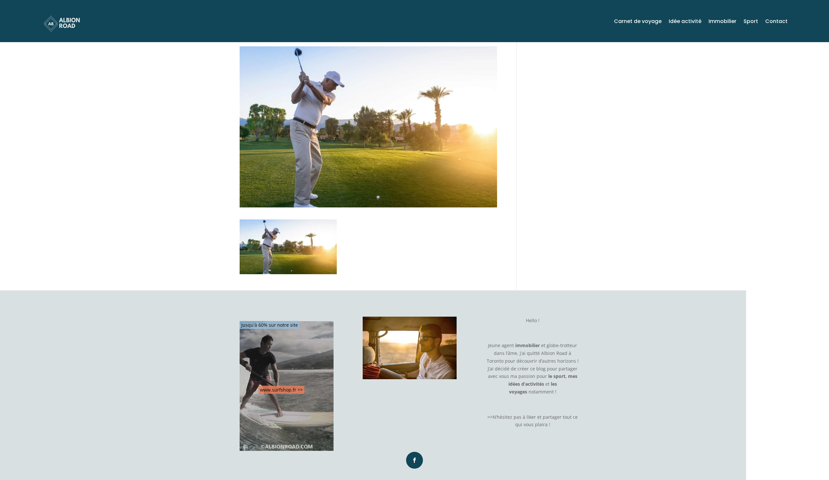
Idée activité (685, 22)
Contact (776, 22)
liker (531, 417)
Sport (751, 22)
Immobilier (722, 22)
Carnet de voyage (638, 22)
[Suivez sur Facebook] (414, 460)
